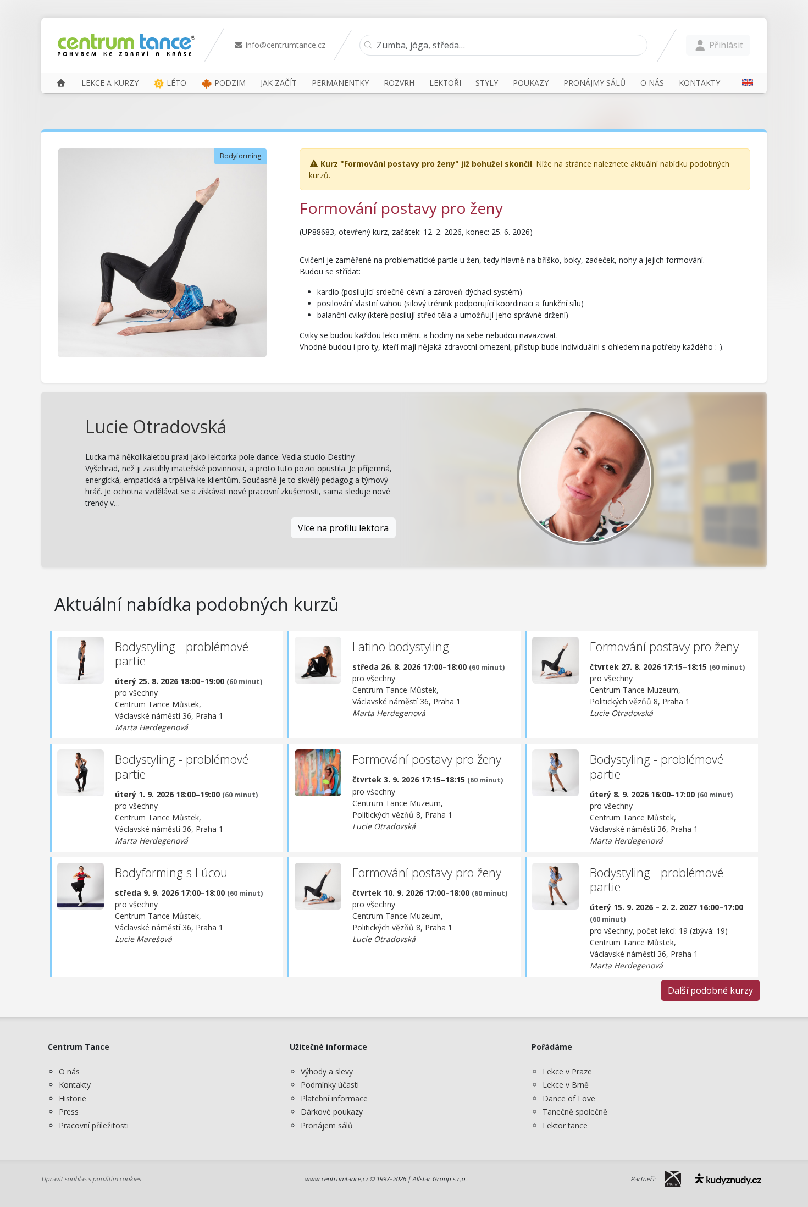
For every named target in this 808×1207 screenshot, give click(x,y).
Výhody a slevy (327, 1071)
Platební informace (334, 1098)
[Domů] (61, 83)
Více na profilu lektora (343, 528)
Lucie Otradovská (155, 426)
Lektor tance (565, 1125)
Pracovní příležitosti (94, 1125)
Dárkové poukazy (332, 1111)
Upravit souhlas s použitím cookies (91, 1179)
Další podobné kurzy (710, 990)
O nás (69, 1071)
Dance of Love (569, 1098)
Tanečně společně (575, 1111)
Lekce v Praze (567, 1071)
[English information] (743, 83)
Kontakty (75, 1084)
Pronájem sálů (327, 1125)
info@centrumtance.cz (284, 45)
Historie (72, 1098)
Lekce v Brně (566, 1084)
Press (69, 1111)
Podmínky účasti (330, 1084)
